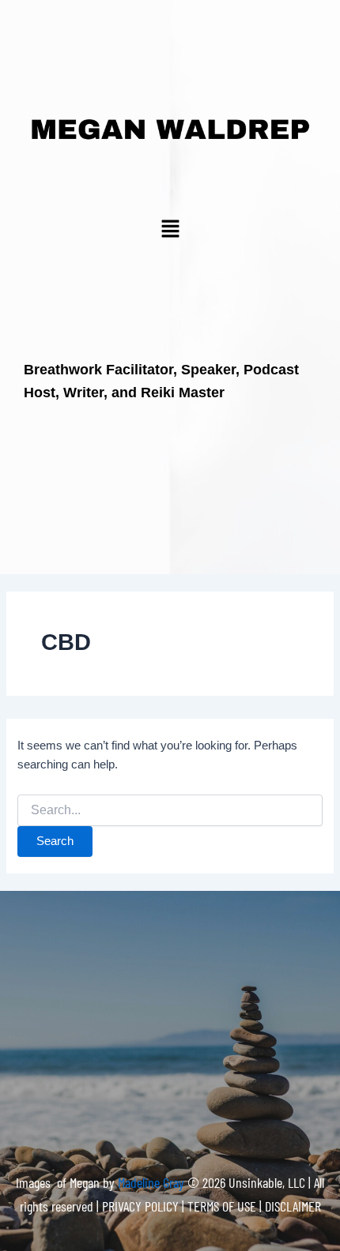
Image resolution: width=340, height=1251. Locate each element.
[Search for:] (169, 810)
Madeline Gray (152, 1182)
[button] (170, 229)
